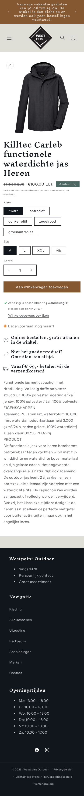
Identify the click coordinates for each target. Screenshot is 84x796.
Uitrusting (17, 630)
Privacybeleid (62, 769)
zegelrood (47, 221)
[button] (9, 38)
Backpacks (17, 641)
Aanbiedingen (20, 652)
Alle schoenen (20, 620)
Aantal (8, 261)
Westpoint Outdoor (36, 769)
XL (61, 251)
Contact (15, 673)
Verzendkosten (30, 190)
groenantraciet (20, 232)
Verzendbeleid (44, 783)
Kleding (15, 609)
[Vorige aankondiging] (9, 12)
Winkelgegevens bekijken (28, 315)
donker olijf (17, 221)
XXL (41, 250)
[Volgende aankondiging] (75, 12)
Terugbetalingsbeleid (58, 776)
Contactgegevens (28, 776)
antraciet (37, 211)
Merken (15, 662)
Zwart (13, 211)
